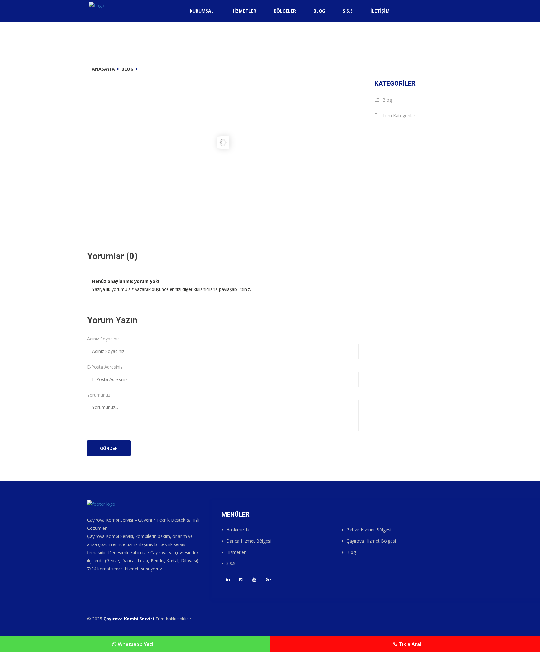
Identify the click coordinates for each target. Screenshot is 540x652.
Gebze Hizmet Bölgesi (369, 530)
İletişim (380, 11)
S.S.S (348, 11)
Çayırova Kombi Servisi (128, 619)
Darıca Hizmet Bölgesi (248, 541)
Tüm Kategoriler (398, 115)
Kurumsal (202, 11)
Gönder (109, 448)
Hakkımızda (237, 530)
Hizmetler (243, 11)
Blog (319, 11)
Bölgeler (285, 11)
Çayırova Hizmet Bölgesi (371, 541)
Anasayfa (103, 69)
